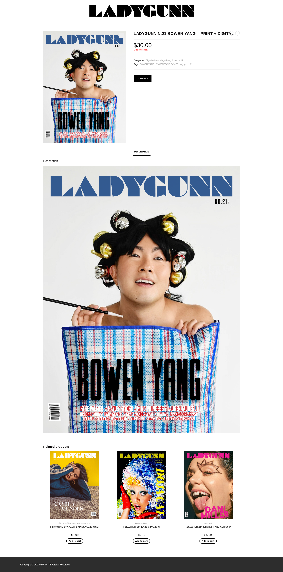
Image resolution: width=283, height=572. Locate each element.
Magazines (165, 60)
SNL (191, 64)
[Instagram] (254, 564)
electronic (76, 523)
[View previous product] (231, 33)
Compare (142, 79)
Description (141, 152)
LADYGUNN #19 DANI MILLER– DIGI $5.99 (208, 527)
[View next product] (237, 33)
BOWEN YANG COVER (167, 64)
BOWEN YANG (147, 64)
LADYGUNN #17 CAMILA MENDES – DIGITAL (74, 527)
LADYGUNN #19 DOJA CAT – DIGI (141, 527)
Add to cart (75, 541)
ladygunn (184, 64)
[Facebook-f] (247, 564)
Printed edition (178, 60)
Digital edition (152, 60)
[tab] (142, 152)
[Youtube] (261, 564)
